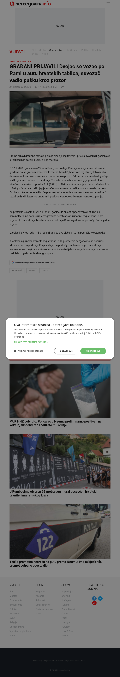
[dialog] (60, 338)
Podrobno (19, 336)
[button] (60, 342)
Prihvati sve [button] (93, 350)
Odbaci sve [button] (66, 350)
